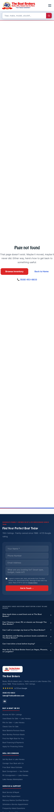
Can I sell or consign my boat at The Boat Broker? (27, 630)
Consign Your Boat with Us (13, 763)
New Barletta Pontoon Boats (14, 730)
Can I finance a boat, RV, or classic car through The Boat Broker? (27, 623)
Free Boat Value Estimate (12, 767)
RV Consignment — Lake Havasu (15, 775)
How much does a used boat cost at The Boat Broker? (27, 615)
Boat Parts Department (11, 796)
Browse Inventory (14, 271)
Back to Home (42, 271)
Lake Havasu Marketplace (13, 779)
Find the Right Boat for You (13, 738)
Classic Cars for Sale (10, 726)
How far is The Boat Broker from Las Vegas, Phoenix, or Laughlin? (27, 651)
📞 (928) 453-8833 (27, 279)
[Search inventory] (49, 15)
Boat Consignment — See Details (15, 771)
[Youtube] (5, 701)
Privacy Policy (32, 582)
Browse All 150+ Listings (12, 714)
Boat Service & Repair (11, 792)
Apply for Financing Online (13, 746)
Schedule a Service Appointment (15, 804)
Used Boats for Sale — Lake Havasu (17, 718)
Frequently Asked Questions (14, 808)
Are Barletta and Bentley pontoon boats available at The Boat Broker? (27, 637)
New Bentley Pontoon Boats (14, 734)
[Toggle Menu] (49, 5)
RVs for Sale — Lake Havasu (13, 722)
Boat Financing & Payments (13, 742)
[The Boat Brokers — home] (20, 5)
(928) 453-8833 (9, 693)
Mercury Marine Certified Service (16, 800)
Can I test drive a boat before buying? (27, 644)
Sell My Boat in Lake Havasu (13, 759)
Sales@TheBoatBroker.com (13, 696)
